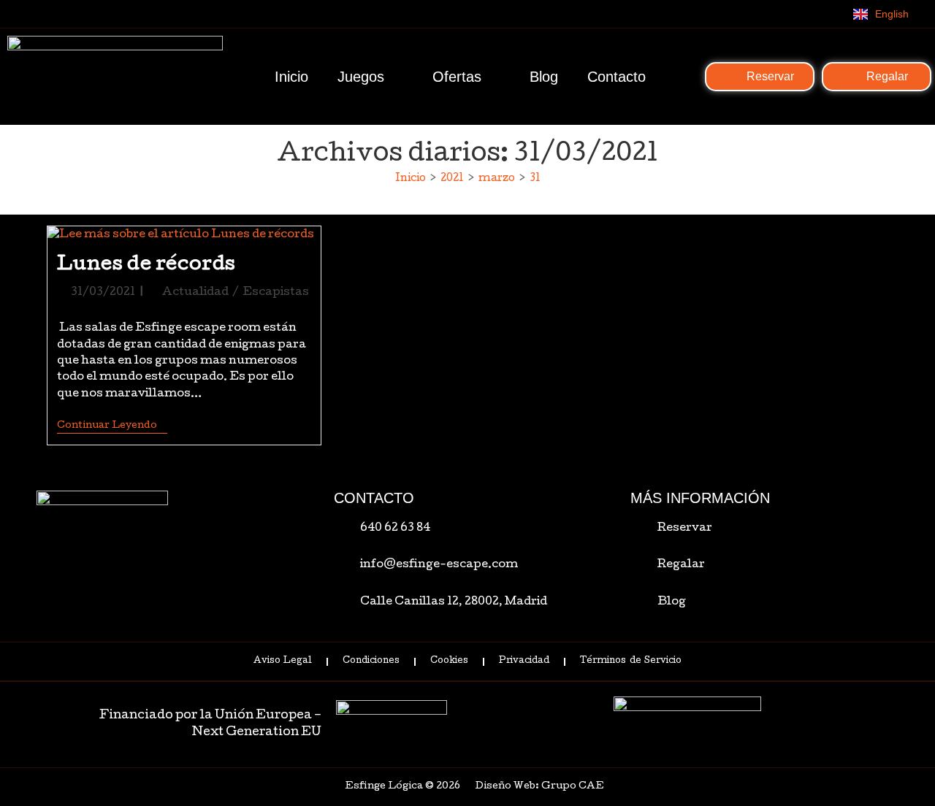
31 (535, 179)
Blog (544, 77)
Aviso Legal (282, 661)
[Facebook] (773, 14)
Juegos (360, 77)
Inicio (291, 77)
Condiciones (371, 661)
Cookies (449, 661)
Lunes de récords (147, 265)
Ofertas (456, 77)
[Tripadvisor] (833, 14)
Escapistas (276, 293)
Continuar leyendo (112, 426)
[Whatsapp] (743, 14)
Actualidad (195, 293)
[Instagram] (803, 14)
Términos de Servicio (630, 661)
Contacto (616, 77)
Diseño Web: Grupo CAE (539, 786)
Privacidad (524, 661)
